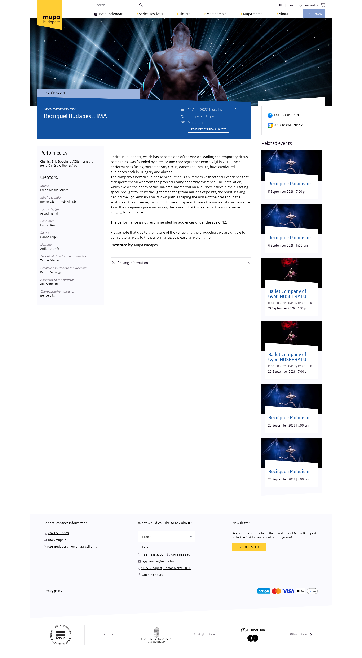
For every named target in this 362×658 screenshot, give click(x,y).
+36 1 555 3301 (181, 555)
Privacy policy (53, 591)
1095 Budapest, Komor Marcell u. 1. (72, 547)
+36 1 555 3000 (58, 533)
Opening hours (152, 575)
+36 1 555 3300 (152, 555)
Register (251, 547)
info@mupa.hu (57, 540)
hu (280, 5)
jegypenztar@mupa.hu (158, 561)
